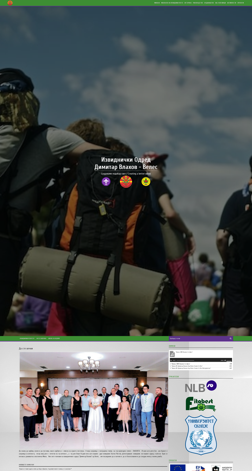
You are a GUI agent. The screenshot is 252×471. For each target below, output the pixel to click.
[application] (201, 360)
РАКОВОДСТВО (198, 3)
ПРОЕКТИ (241, 3)
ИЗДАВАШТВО (209, 3)
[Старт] (171, 360)
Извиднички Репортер (27, 338)
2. (186, 366)
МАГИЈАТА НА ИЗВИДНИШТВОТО (172, 3)
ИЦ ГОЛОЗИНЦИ (220, 3)
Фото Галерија (41, 338)
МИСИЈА (157, 3)
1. (180, 364)
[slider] (229, 360)
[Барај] (230, 338)
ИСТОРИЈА (188, 3)
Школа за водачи (54, 338)
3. (190, 368)
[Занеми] (225, 360)
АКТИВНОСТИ (231, 3)
